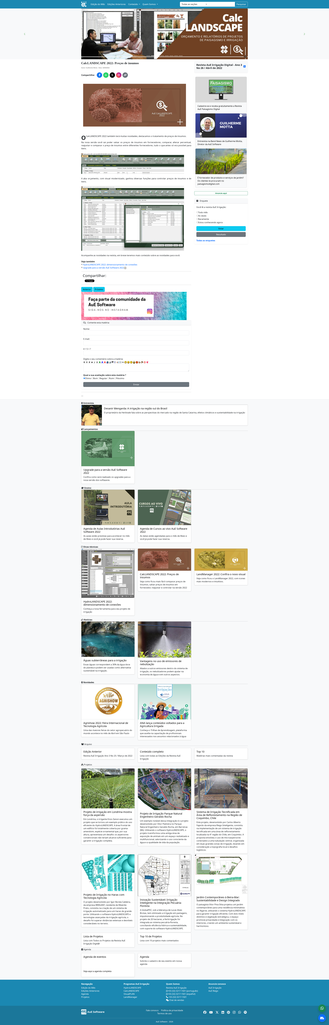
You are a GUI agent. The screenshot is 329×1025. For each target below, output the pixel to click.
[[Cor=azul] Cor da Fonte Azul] (102, 362)
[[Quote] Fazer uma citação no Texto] (113, 362)
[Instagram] (234, 1012)
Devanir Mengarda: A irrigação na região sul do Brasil (135, 408)
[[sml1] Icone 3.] (131, 362)
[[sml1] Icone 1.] (125, 362)
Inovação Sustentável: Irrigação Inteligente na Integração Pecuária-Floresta (161, 903)
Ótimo (88, 378)
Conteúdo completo (152, 751)
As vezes (202, 215)
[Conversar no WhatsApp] (322, 1008)
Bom (95, 378)
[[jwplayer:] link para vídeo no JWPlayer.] (147, 362)
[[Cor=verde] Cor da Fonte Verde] (100, 362)
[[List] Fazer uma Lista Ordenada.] (115, 362)
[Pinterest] (229, 1012)
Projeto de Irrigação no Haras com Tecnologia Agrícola (103, 896)
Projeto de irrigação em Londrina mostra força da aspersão (107, 813)
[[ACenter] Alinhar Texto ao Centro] (87, 362)
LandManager (130, 997)
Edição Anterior (92, 751)
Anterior (87, 289)
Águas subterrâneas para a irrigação (105, 660)
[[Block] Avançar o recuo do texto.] (118, 362)
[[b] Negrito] (92, 362)
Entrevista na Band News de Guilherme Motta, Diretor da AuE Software (220, 143)
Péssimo (120, 378)
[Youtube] (211, 1012)
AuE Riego (213, 990)
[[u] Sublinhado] (97, 362)
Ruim (111, 378)
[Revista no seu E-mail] (322, 1018)
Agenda (144, 957)
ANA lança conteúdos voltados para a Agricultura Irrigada (162, 724)
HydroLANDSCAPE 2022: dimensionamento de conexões (110, 264)
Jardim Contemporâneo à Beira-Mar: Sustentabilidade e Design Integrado (218, 899)
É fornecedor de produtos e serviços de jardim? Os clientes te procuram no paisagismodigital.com (221, 180)
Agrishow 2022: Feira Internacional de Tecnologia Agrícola (105, 724)
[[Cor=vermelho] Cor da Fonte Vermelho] (105, 362)
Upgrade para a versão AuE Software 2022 (103, 267)
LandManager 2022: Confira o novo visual (221, 574)
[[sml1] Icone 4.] (134, 362)
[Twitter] (217, 1012)
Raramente (203, 219)
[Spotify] (245, 1012)
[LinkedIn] (223, 1012)
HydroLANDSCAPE (132, 987)
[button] (24, 33)
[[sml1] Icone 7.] (142, 362)
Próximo (99, 289)
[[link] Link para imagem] (110, 362)
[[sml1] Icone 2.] (128, 362)
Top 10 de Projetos (151, 936)
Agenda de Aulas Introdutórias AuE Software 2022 (104, 530)
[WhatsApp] (240, 1012)
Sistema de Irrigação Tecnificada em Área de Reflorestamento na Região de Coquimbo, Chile (219, 815)
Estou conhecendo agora (210, 222)
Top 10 (200, 751)
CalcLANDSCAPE (131, 990)
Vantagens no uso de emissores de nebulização (160, 662)
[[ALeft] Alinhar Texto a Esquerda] (84, 362)
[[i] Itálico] (95, 362)
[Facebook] (205, 1012)
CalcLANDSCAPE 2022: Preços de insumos (159, 575)
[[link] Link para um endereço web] (107, 362)
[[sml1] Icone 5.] (137, 362)
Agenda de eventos (94, 957)
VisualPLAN (129, 994)
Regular (103, 378)
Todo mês (203, 212)
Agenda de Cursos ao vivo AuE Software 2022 (163, 530)
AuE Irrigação (215, 987)
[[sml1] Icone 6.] (140, 362)
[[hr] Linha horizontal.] (123, 362)
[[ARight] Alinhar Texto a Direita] (89, 362)
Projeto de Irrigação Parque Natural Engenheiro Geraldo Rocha (161, 815)
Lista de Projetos (93, 936)
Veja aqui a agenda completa (97, 971)
